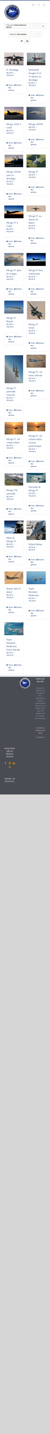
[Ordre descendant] (43, 26)
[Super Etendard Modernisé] (36, 577)
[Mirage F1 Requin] (13, 307)
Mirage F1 (33, 171)
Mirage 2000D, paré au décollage (13, 175)
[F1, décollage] (13, 59)
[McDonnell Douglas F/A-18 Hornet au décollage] (36, 59)
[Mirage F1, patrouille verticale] (13, 369)
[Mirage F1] (36, 161)
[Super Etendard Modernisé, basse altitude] (13, 628)
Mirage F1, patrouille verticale (11, 391)
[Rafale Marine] (36, 530)
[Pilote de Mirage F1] (13, 527)
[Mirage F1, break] (36, 310)
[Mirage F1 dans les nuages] (13, 259)
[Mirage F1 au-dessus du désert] (36, 209)
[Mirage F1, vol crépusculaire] (13, 428)
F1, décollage (12, 70)
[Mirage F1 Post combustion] (36, 259)
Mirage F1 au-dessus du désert (36, 219)
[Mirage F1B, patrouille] (13, 479)
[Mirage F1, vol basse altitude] (36, 361)
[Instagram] (10, 763)
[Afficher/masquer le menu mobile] (44, 4)
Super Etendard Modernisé (34, 592)
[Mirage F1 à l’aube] (13, 212)
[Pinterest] (10, 767)
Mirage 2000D (36, 124)
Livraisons (40, 737)
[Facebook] (5, 763)
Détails (18, 85)
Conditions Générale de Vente (40, 730)
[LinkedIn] (14, 763)
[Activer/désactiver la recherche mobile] (38, 4)
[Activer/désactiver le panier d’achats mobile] (33, 4)
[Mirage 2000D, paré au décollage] (13, 161)
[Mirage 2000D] (36, 113)
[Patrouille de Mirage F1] (36, 478)
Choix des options (11, 87)
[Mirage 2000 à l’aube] (13, 113)
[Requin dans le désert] (13, 577)
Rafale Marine (35, 544)
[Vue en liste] (27, 41)
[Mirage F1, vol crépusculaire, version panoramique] (36, 426)
